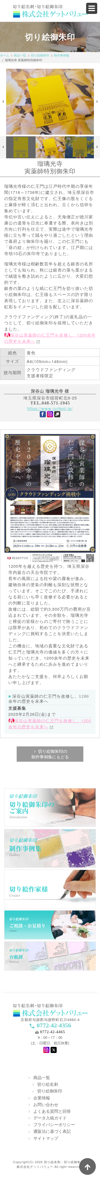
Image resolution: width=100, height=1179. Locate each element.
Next (97, 102)
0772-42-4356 (54, 1025)
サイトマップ (45, 1138)
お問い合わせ (45, 1104)
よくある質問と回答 (52, 1111)
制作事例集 (61, 55)
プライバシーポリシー (54, 1124)
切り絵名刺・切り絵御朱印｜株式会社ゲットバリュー (52, 1164)
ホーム (4, 55)
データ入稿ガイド (50, 1118)
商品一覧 (20, 55)
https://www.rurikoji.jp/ (50, 408)
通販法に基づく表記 (52, 1131)
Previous (3, 102)
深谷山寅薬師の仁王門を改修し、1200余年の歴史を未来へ (49, 723)
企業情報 (41, 1098)
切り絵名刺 (47, 1084)
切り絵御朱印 (40, 55)
